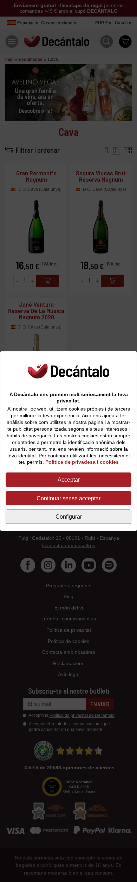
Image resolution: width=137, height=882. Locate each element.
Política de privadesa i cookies (82, 462)
